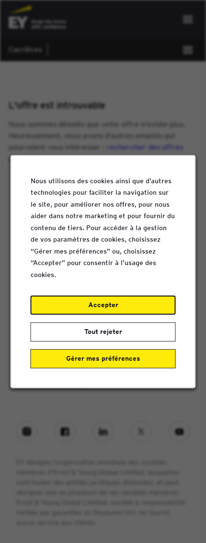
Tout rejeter (103, 331)
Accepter (103, 305)
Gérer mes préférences (103, 358)
